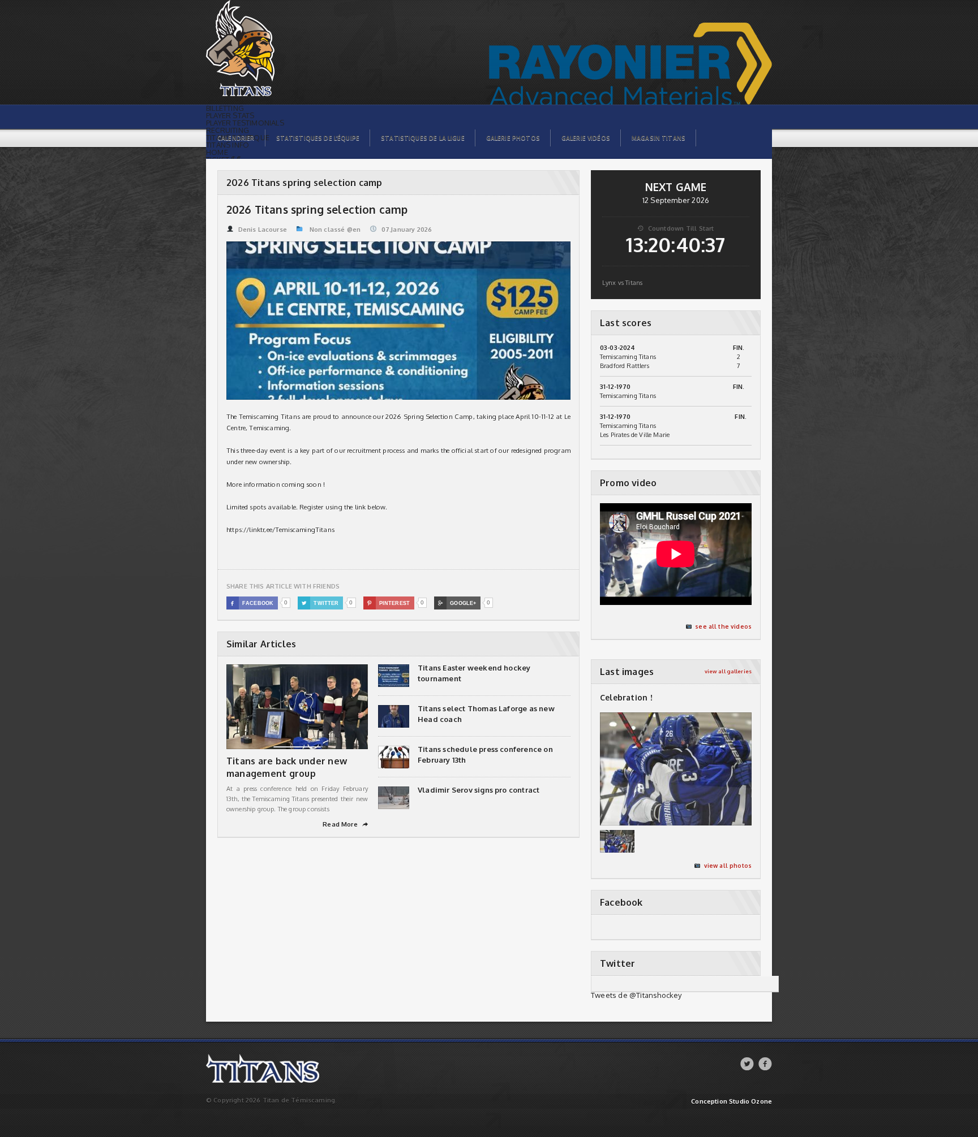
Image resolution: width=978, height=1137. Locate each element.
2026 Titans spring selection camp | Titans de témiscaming (261, 6)
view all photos (728, 865)
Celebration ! (626, 697)
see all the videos (723, 626)
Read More (345, 824)
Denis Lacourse (262, 230)
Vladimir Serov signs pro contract (478, 789)
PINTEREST (388, 603)
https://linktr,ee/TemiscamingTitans (280, 529)
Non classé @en (335, 230)
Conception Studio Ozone (731, 1102)
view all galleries (728, 671)
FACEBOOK (252, 603)
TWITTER (320, 603)
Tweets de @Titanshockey (636, 995)
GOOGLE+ (457, 603)
